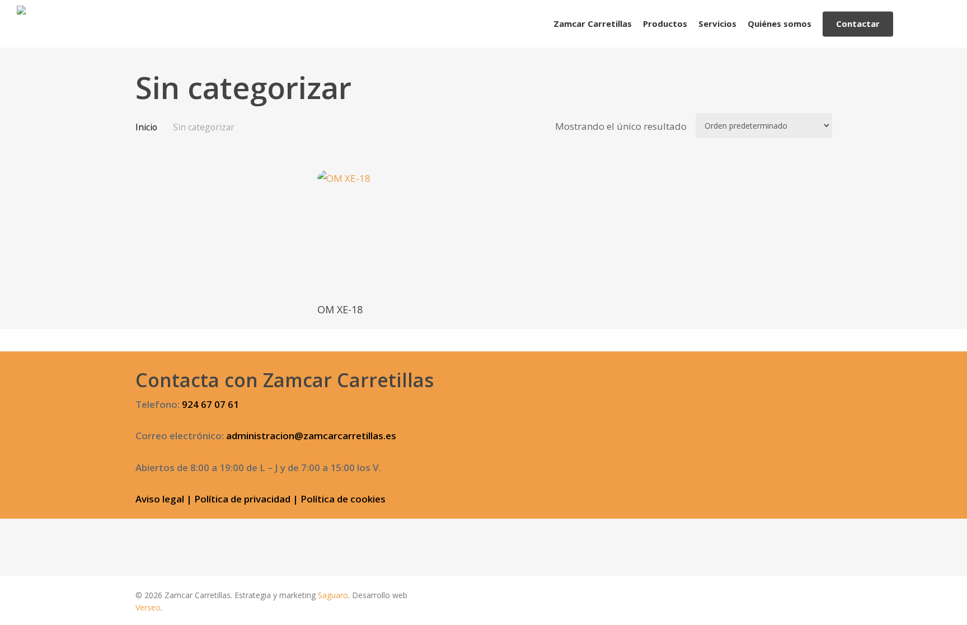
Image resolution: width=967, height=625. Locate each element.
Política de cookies (343, 498)
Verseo (148, 607)
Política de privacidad (242, 498)
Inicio (146, 127)
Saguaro (333, 595)
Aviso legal (159, 498)
